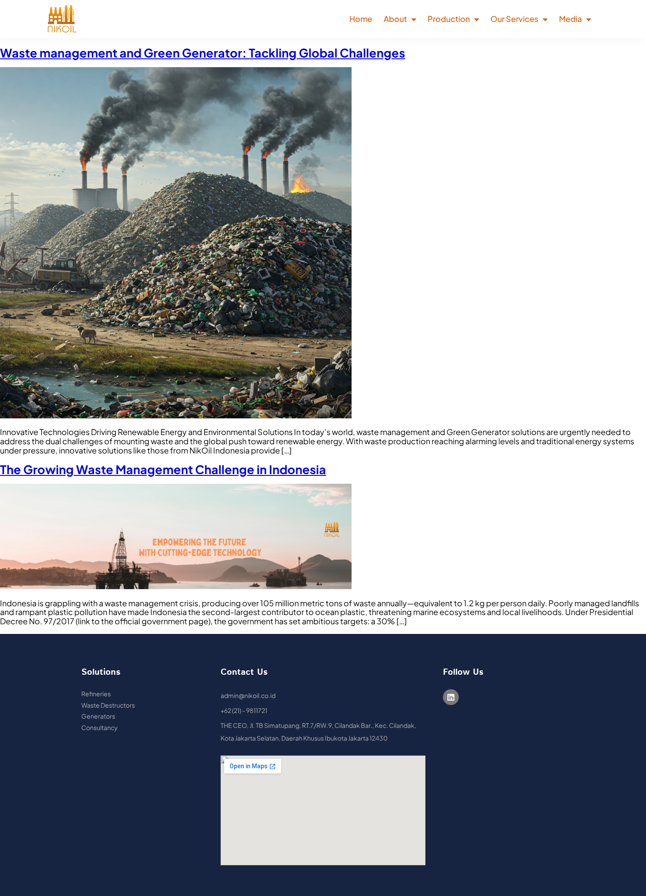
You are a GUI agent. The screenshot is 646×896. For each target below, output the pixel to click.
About (395, 19)
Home (360, 19)
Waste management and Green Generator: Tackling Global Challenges (202, 52)
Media (570, 19)
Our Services (514, 19)
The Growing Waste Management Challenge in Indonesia (163, 469)
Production (449, 19)
